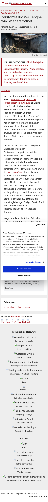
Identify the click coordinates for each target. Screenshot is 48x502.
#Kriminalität (9, 307)
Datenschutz (32, 493)
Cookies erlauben (24, 269)
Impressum (21, 493)
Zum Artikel (9, 288)
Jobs (12, 493)
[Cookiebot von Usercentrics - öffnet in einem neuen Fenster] (35, 225)
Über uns (5, 493)
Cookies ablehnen (24, 275)
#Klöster (19, 307)
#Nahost (26, 307)
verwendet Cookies (33, 262)
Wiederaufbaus (16, 172)
